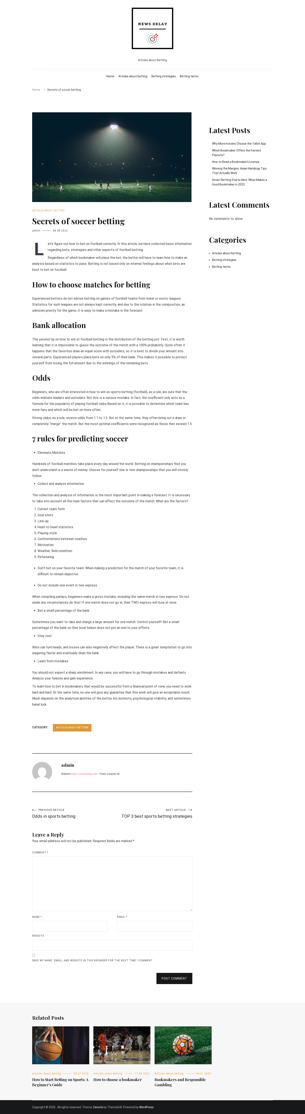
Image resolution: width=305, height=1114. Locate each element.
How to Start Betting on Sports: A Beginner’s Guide (60, 1082)
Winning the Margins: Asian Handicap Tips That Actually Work (239, 171)
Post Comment (174, 978)
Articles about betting (132, 76)
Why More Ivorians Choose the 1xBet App (239, 143)
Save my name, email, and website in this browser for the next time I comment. (92, 960)
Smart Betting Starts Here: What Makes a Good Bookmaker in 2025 (239, 182)
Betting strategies (163, 76)
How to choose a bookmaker (117, 1079)
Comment (40, 852)
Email (122, 916)
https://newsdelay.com (84, 774)
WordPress (146, 1107)
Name (37, 916)
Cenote (98, 1107)
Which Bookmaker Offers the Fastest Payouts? (236, 153)
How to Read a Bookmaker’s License (235, 161)
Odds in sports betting (53, 814)
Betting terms (189, 76)
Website (38, 935)
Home (110, 76)
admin (36, 230)
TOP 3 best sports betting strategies (156, 814)
